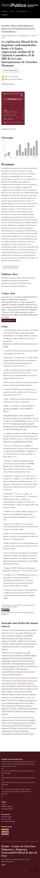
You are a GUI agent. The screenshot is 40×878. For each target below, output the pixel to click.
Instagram (21, 859)
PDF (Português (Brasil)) (10, 70)
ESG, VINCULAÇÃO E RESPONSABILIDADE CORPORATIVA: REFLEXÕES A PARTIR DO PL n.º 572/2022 (17, 792)
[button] (8, 84)
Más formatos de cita (9, 320)
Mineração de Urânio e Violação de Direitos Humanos (18, 778)
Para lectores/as (6, 816)
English (3, 804)
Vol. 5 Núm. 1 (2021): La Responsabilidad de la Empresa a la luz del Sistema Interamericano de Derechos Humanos (18, 29)
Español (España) (6, 806)
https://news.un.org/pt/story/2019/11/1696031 (18, 442)
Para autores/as (6, 819)
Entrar (12, 11)
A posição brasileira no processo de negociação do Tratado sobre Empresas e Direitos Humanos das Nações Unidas (19, 683)
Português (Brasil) (7, 809)
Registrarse (4, 11)
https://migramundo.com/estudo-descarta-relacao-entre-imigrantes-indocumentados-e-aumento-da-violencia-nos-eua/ (21, 426)
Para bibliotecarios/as (8, 821)
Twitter (28, 859)
